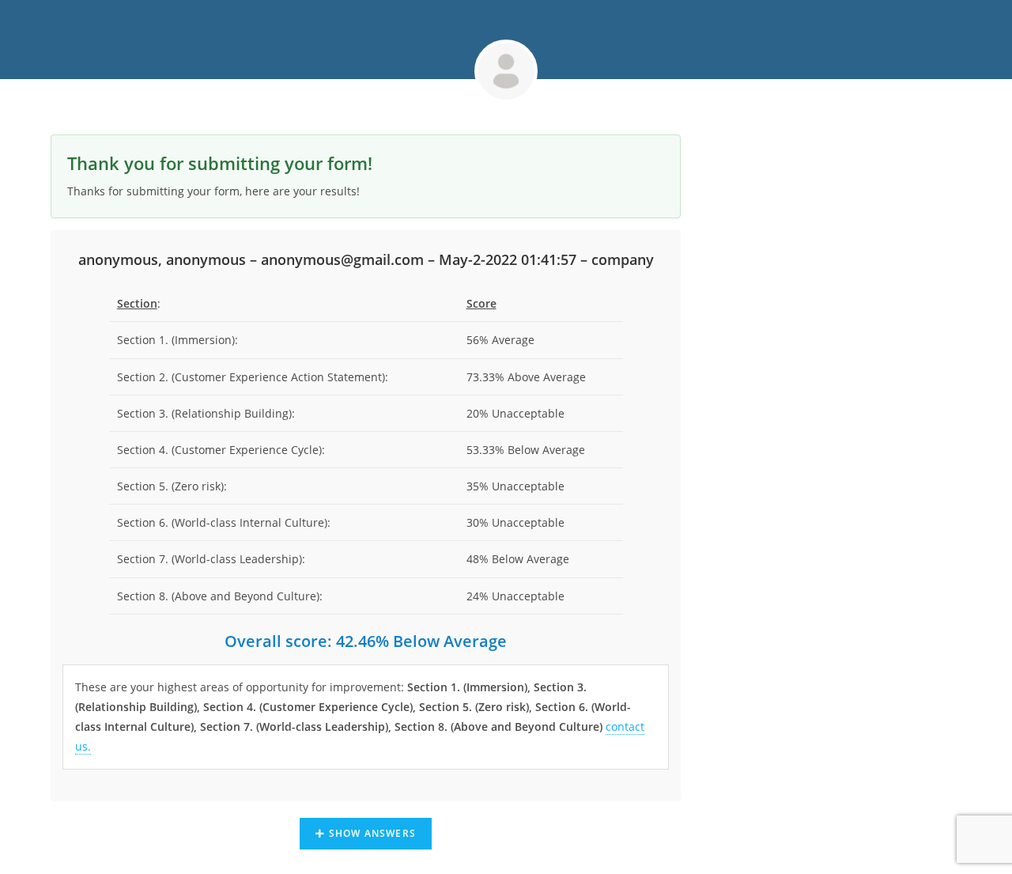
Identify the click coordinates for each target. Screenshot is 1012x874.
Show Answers (370, 833)
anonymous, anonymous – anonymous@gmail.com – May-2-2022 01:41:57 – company (366, 259)
